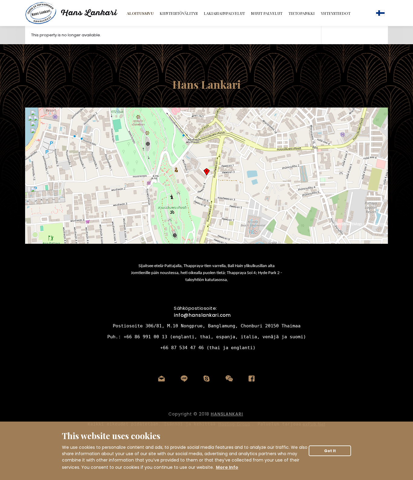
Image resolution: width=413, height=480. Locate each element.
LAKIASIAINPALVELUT (224, 13)
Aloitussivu (140, 13)
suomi (380, 13)
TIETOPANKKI (301, 13)
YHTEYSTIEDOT (335, 13)
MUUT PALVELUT (266, 13)
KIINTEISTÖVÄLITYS (179, 13)
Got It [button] (330, 450)
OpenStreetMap (346, 224)
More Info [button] (227, 467)
